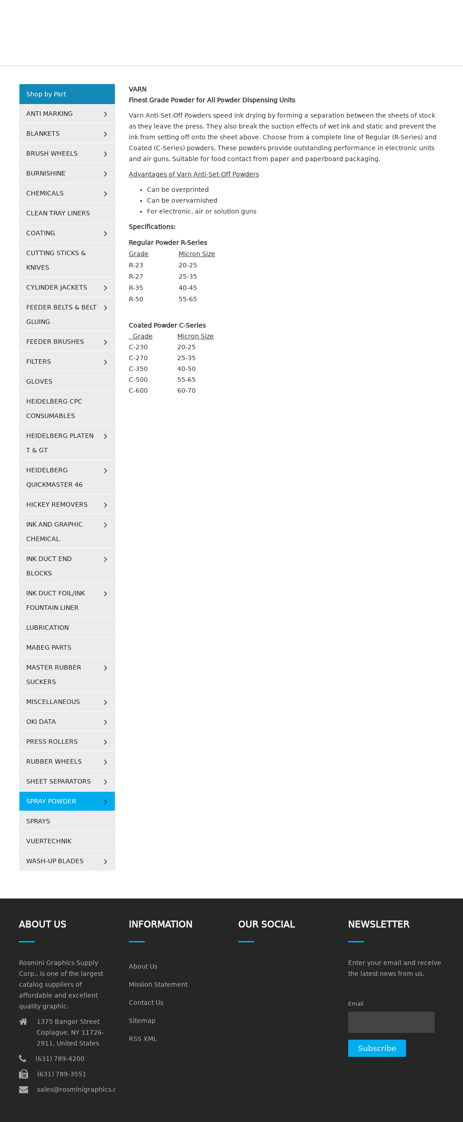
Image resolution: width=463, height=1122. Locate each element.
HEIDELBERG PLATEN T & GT (60, 443)
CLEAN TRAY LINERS (58, 213)
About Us (143, 966)
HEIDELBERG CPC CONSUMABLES (54, 408)
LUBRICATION (47, 627)
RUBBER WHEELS (54, 761)
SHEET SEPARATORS (58, 781)
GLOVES (39, 381)
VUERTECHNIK (48, 841)
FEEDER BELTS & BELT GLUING (61, 314)
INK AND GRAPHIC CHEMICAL (54, 531)
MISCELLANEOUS (53, 701)
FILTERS (38, 361)
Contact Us (146, 1002)
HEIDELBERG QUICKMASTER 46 (54, 477)
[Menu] (440, 11)
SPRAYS (38, 821)
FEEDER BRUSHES (55, 341)
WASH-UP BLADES (55, 861)
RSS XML (143, 1038)
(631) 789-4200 (60, 1058)
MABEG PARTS (48, 647)
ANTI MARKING (49, 113)
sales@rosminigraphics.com (82, 1089)
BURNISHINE (46, 173)
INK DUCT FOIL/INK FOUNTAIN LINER (55, 600)
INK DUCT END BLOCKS (49, 566)
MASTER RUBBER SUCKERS (53, 674)
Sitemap (142, 1020)
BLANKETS (43, 133)
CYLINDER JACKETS (56, 287)
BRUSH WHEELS (52, 153)
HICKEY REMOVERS (57, 504)
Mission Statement (158, 984)
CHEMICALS (45, 193)
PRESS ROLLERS (52, 741)
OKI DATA (41, 721)
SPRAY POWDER (51, 801)
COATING (40, 233)
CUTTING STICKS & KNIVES (56, 260)
